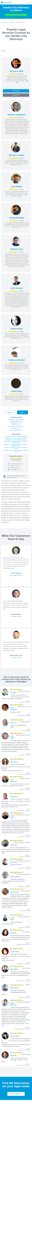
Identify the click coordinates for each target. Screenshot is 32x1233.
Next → (22, 412)
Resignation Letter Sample (16, 421)
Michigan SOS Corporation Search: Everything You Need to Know (16, 442)
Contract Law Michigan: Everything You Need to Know (16, 448)
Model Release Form (16, 423)
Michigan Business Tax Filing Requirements (16, 440)
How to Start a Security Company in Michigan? (16, 436)
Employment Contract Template (16, 419)
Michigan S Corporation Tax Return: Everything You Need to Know (16, 445)
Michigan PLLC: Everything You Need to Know (16, 438)
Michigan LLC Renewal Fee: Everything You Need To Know (16, 451)
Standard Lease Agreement (16, 430)
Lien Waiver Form (16, 428)
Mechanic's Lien (16, 424)
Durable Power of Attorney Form (16, 426)
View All (9, 412)
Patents (3, 51)
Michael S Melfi (16, 71)
